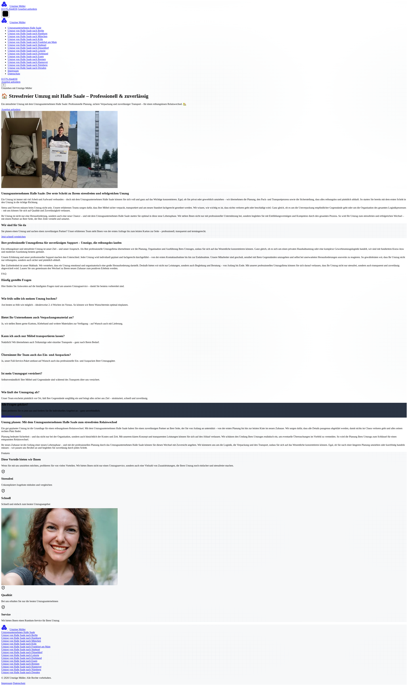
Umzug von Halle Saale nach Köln (25, 39)
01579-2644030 (9, 9)
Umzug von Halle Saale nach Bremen (27, 59)
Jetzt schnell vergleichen (13, 236)
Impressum (13, 70)
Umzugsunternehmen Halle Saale (24, 27)
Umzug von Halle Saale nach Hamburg (27, 33)
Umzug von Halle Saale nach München (27, 36)
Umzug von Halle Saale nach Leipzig (26, 50)
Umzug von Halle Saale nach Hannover (28, 62)
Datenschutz (14, 73)
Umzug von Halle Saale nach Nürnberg (27, 65)
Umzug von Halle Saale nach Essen (26, 56)
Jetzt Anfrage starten (11, 416)
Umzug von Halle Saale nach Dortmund (28, 53)
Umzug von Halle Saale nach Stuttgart (27, 45)
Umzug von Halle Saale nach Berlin (26, 30)
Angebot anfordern (27, 9)
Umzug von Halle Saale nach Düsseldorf (28, 47)
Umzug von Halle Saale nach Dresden (27, 68)
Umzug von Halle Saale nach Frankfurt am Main (32, 42)
